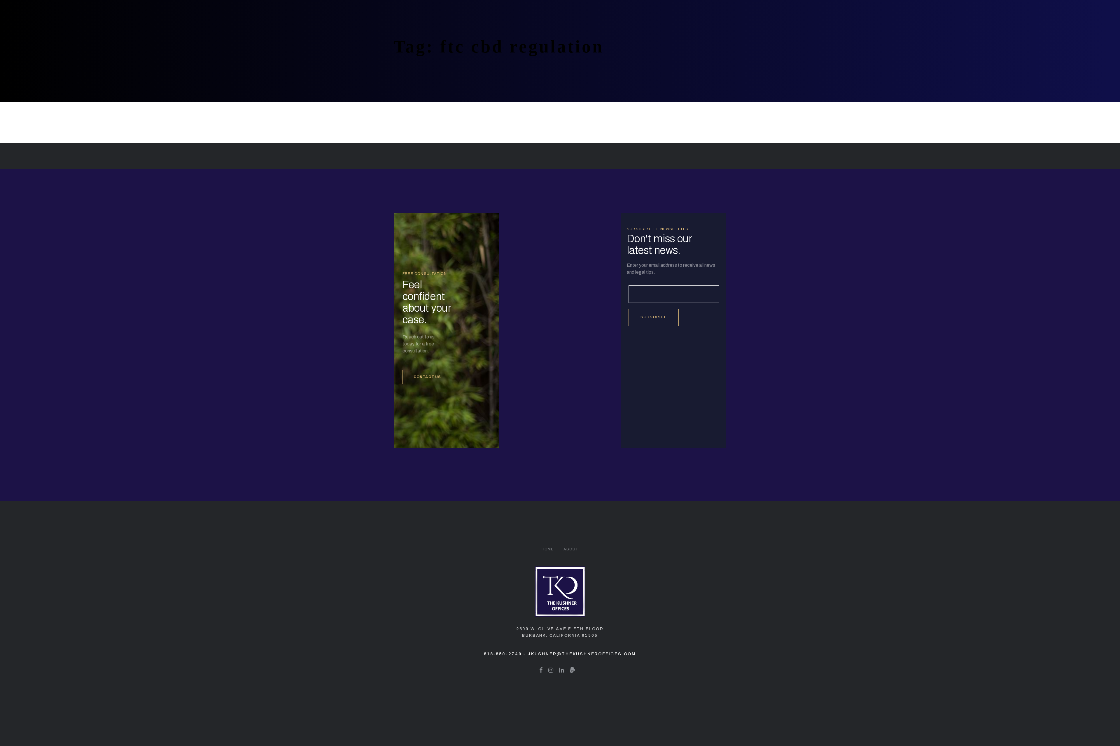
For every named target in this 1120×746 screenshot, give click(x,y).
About (571, 549)
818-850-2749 (503, 654)
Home (548, 549)
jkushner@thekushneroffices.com (582, 654)
